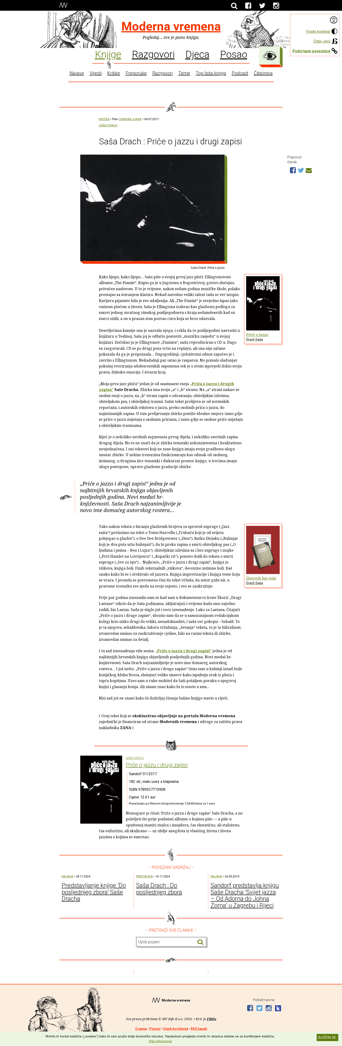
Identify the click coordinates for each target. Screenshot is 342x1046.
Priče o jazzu (257, 336)
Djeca (197, 54)
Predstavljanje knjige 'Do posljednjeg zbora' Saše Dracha (94, 892)
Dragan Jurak (130, 119)
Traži (200, 942)
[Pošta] (309, 169)
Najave (77, 73)
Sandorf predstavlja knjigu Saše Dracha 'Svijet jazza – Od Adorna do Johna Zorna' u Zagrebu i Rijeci (245, 895)
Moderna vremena (171, 26)
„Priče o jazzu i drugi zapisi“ (183, 650)
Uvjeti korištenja (175, 1029)
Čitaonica (263, 73)
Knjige (108, 54)
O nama (141, 1029)
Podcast (240, 73)
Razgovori (153, 54)
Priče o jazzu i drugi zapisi (157, 765)
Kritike (113, 73)
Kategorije (269, 55)
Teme (184, 73)
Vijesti (96, 73)
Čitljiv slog (321, 41)
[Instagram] (276, 6)
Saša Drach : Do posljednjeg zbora (159, 889)
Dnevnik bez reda (261, 580)
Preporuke (136, 73)
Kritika (104, 119)
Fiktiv (211, 1019)
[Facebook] (248, 6)
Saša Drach (108, 125)
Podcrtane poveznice (311, 51)
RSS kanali (199, 1029)
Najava (67, 876)
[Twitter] (262, 6)
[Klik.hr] (278, 1009)
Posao (233, 54)
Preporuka (144, 876)
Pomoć (155, 1029)
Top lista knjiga (211, 73)
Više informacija (160, 1041)
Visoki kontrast (318, 31)
